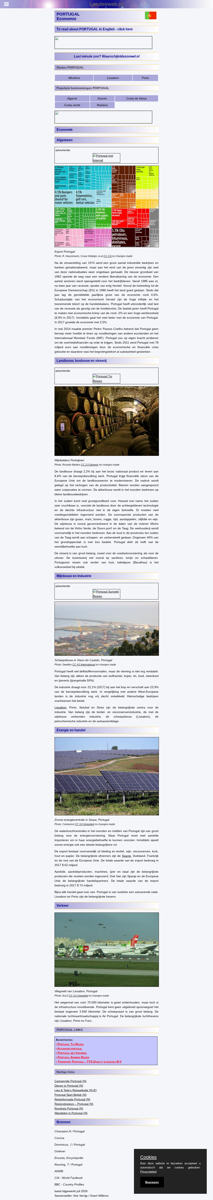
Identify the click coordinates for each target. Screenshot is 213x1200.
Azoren (102, 98)
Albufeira (74, 78)
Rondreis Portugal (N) (68, 1108)
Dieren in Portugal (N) (68, 1085)
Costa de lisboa (136, 98)
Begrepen (152, 1182)
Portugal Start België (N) (70, 1094)
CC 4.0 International (83, 664)
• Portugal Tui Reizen (70, 1044)
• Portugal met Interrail (71, 1052)
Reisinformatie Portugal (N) (72, 1099)
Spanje (126, 855)
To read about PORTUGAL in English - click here (95, 29)
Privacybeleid (148, 1171)
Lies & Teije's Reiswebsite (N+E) (75, 1090)
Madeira (102, 105)
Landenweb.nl (106, 4)
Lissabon (113, 78)
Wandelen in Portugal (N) (71, 1113)
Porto (145, 78)
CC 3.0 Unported (84, 824)
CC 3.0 (108, 256)
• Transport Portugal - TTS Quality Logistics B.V (88, 1061)
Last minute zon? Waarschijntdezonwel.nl (106, 56)
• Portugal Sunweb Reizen (72, 1057)
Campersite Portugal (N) (70, 1081)
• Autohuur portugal (69, 1048)
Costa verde (72, 105)
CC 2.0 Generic (89, 464)
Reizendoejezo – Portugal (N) (73, 1104)
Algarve (72, 98)
